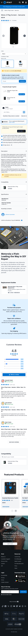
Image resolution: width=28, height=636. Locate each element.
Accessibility (4, 575)
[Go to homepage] (8, 2)
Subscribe (23, 591)
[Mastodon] (17, 606)
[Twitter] (8, 606)
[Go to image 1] (13, 47)
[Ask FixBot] (24, 112)
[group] (3, 36)
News (16, 568)
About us (3, 556)
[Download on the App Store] (20, 576)
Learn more (10, 543)
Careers (3, 563)
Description (4, 151)
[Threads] (22, 606)
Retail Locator (18, 561)
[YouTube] (14, 606)
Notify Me (22, 81)
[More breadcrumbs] (2, 10)
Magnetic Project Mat (12, 90)
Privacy (3, 577)
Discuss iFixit (4, 561)
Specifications (5, 194)
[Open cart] (22, 2)
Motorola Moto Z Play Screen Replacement (15, 287)
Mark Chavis (8, 422)
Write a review (15, 374)
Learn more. (12, 122)
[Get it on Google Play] (20, 580)
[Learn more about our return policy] (11, 145)
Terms (2, 580)
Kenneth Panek (9, 380)
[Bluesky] (20, 606)
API (2, 566)
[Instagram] (11, 606)
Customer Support (5, 559)
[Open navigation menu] (1, 2)
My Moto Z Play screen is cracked (11, 116)
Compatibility (4, 182)
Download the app (20, 572)
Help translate (12, 601)
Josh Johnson (8, 402)
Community (17, 556)
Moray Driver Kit (11, 97)
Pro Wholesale (18, 559)
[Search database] (20, 2)
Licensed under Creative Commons (14, 629)
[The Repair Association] (25, 606)
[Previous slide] (12, 511)
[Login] (26, 2)
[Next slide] (15, 511)
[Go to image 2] (15, 47)
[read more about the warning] (21, 220)
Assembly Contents (6, 208)
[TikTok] (3, 606)
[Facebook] (5, 606)
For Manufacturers (19, 563)
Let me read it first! (7, 594)
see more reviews (14, 442)
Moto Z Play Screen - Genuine (12, 10)
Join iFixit (21, 131)
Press (16, 566)
